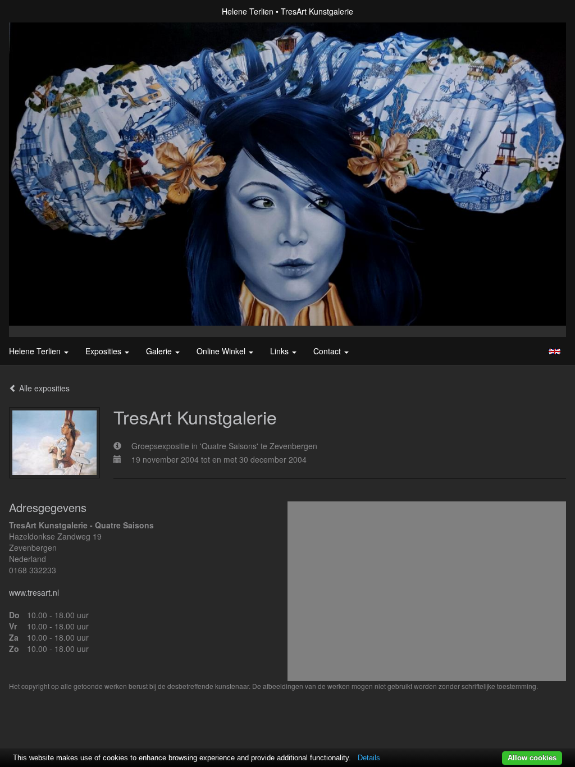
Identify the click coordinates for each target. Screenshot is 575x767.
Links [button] (280, 351)
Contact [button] (328, 351)
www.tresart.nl (34, 592)
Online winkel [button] (222, 351)
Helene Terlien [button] (36, 351)
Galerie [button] (160, 351)
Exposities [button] (104, 351)
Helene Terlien (247, 11)
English (554, 351)
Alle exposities (43, 388)
